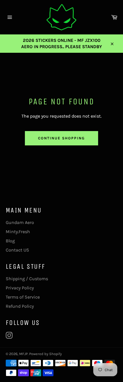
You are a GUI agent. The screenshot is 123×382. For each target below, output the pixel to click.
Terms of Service (23, 297)
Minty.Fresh (18, 231)
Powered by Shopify (45, 354)
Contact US (17, 250)
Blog (10, 240)
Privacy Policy (20, 288)
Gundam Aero (20, 222)
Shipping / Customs (27, 278)
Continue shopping (61, 138)
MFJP (23, 354)
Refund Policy (20, 306)
